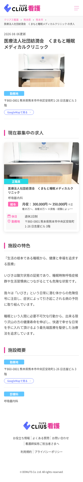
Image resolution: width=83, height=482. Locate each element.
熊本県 (27, 19)
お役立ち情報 (21, 438)
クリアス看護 (11, 19)
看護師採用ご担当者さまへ (42, 444)
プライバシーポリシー (48, 452)
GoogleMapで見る (17, 112)
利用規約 (26, 452)
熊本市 (39, 19)
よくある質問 (40, 438)
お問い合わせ (60, 438)
